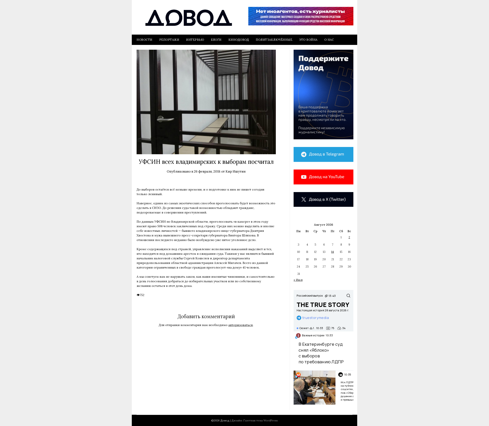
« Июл (298, 280)
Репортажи (169, 39)
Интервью (195, 39)
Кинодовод (238, 39)
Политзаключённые (274, 39)
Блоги (216, 39)
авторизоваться (240, 325)
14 (332, 252)
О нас (329, 39)
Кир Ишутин (236, 171)
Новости (144, 39)
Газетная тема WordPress (260, 420)
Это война (308, 39)
